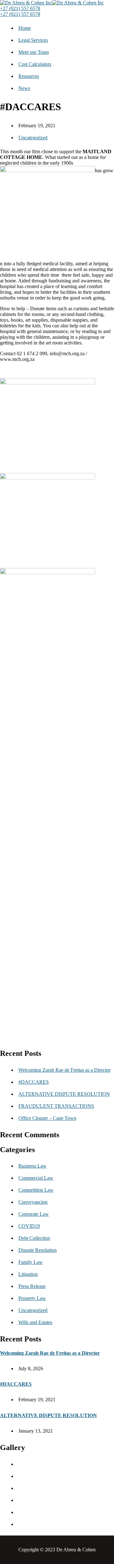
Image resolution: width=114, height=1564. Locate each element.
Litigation (28, 1274)
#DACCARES (33, 1082)
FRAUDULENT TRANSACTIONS (56, 1106)
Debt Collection (34, 1238)
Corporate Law (33, 1214)
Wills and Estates (35, 1322)
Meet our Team (33, 52)
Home (24, 28)
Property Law (32, 1298)
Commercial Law (35, 1178)
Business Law (32, 1166)
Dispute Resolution (37, 1250)
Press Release (32, 1286)
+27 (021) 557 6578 (20, 8)
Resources (28, 76)
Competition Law (36, 1190)
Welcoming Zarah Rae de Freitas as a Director (64, 1070)
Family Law (30, 1262)
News (24, 88)
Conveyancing (33, 1202)
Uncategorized (33, 137)
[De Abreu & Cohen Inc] (26, 2)
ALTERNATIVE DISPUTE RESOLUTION (64, 1094)
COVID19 (29, 1226)
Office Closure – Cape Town (47, 1118)
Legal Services (33, 40)
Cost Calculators (34, 64)
